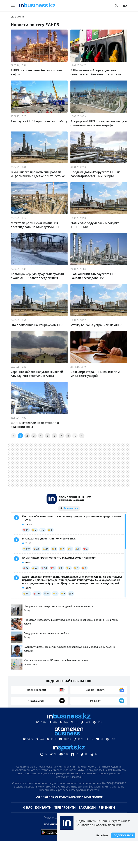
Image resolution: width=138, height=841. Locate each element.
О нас (27, 813)
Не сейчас (102, 835)
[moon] (116, 5)
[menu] (13, 5)
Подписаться (123, 835)
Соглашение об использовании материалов (69, 802)
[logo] (64, 5)
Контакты (43, 813)
